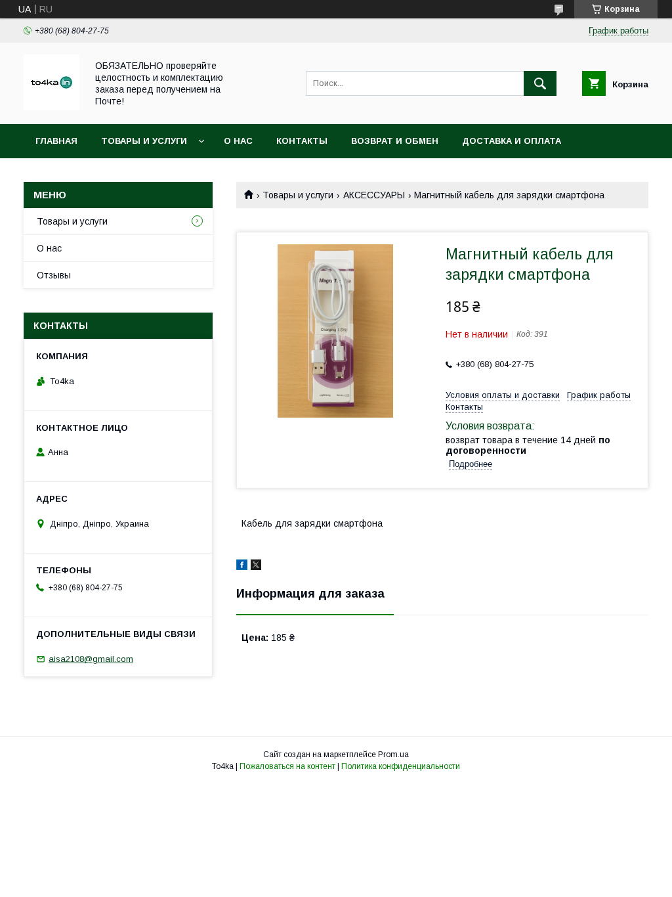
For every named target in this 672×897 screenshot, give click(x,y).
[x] (256, 566)
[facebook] (241, 566)
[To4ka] (51, 107)
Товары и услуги (144, 141)
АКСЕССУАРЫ (374, 195)
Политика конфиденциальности (400, 766)
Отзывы (54, 275)
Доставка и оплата (511, 141)
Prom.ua (393, 754)
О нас (238, 141)
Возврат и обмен (394, 141)
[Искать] (540, 83)
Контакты (301, 141)
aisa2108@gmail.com (91, 659)
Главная (56, 141)
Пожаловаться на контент (287, 766)
